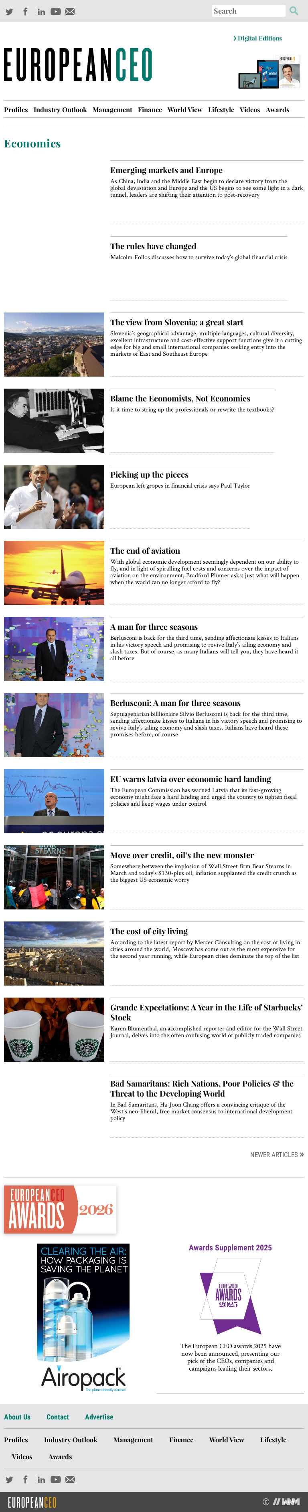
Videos (250, 109)
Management (112, 109)
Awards (278, 109)
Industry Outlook (60, 109)
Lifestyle (221, 109)
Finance (150, 109)
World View (185, 109)
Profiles (16, 109)
